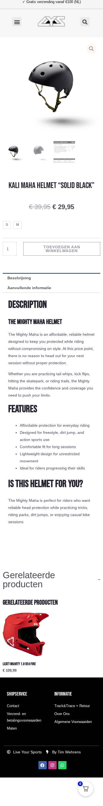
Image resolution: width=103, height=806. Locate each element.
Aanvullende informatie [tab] (29, 288)
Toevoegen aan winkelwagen (61, 249)
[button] (16, 21)
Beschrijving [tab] (19, 278)
